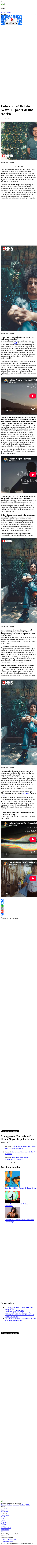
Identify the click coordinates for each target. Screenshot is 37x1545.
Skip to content (6, 12)
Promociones (5, 1530)
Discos (3, 1510)
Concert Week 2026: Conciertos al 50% (18, 1313)
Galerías (3, 1520)
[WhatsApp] (18, 906)
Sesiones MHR (6, 1528)
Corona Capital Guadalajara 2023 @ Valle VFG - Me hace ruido (20, 1147)
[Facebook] (18, 900)
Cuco (3, 795)
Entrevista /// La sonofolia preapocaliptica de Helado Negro (19, 1221)
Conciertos (4, 1508)
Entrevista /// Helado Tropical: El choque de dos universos (20, 1189)
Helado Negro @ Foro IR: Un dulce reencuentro (16, 1205)
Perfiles (3, 1524)
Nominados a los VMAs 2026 (14, 1311)
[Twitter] (18, 903)
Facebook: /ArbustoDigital (8, 1539)
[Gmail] (18, 911)
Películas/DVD (5, 1511)
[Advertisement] (18, 44)
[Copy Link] (18, 908)
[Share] (18, 914)
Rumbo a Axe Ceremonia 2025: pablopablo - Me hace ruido (18, 1158)
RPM (2, 1518)
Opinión (3, 1522)
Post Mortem (4, 1517)
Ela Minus (25, 794)
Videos (3, 1526)
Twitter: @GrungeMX (7, 1541)
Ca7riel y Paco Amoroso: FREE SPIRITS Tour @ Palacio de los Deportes (20, 1319)
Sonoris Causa (5, 1515)
